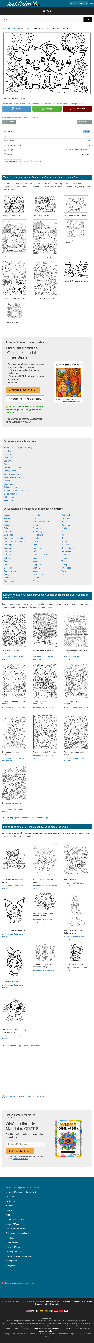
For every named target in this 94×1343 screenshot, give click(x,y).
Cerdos (26, 28)
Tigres (64, 558)
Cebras (7, 558)
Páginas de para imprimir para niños (25, 1096)
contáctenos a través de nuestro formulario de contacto (50, 1328)
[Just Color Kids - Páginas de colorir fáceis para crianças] (46, 1311)
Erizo (35, 518)
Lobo (35, 558)
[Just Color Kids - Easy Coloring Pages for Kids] (30, 1311)
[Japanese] (66, 1311)
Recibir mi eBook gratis (19, 1151)
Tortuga (64, 565)
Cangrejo (8, 545)
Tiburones (65, 555)
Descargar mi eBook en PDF (23, 390)
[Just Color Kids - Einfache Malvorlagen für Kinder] (56, 1311)
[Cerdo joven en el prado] (45, 212)
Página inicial (7, 28)
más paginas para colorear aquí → (27, 1046)
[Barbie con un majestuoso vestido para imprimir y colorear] (76, 927)
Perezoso (65, 518)
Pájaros (36, 578)
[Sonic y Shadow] (76, 876)
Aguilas (7, 515)
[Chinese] (61, 1311)
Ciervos (7, 565)
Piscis (64, 528)
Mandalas (8, 451)
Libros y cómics (10, 494)
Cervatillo (8, 561)
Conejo (7, 574)
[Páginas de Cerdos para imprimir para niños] (3, 1096)
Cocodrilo (8, 568)
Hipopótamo (38, 535)
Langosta (37, 548)
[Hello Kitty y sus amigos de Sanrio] (14, 876)
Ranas (64, 538)
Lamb (35, 545)
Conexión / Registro (78, 3)
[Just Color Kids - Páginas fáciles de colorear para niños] (41, 1311)
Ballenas (8, 525)
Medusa (36, 568)
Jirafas (35, 541)
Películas (8, 481)
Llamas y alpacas (40, 555)
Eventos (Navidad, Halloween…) (21, 1192)
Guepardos (37, 528)
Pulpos (64, 535)
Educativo (8, 461)
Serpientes (66, 551)
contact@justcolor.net (46, 1331)
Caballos (8, 532)
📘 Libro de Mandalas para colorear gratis (19, 1283)
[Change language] (91, 3)
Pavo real (65, 515)
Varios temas (9, 454)
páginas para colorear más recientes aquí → (31, 818)
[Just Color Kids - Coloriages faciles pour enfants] (36, 1311)
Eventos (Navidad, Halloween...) (18, 448)
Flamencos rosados (41, 522)
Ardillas (7, 522)
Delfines (7, 578)
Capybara (8, 551)
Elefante (36, 515)
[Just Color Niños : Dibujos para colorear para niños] (22, 3)
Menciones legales (78, 1302)
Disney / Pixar (10, 471)
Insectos (36, 538)
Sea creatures (67, 548)
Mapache (37, 561)
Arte (5, 464)
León (35, 551)
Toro (63, 561)
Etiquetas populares (53, 1302)
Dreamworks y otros (12, 474)
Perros (64, 522)
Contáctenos (66, 1302)
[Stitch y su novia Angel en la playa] (45, 876)
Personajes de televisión (14, 477)
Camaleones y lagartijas (14, 538)
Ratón (64, 541)
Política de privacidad (20, 1159)
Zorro (63, 574)
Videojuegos (9, 497)
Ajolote (7, 518)
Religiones (8, 500)
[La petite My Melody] (14, 978)
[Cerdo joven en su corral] (14, 212)
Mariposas (37, 565)
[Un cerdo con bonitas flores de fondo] (14, 319)
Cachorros (8, 535)
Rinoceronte (66, 545)
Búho (6, 528)
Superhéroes (9, 484)
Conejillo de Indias (12, 571)
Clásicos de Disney (12, 467)
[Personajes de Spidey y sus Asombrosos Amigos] (45, 961)
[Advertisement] (47, 1069)
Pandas (36, 581)
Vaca (63, 571)
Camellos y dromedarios (14, 541)
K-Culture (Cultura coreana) (16, 491)
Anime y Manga (10, 487)
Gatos (35, 525)
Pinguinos (65, 525)
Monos (35, 571)
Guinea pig (37, 532)
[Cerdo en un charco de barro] (76, 212)
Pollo (63, 532)
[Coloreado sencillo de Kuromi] (14, 927)
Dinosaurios (9, 581)
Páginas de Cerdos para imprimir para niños (55, 177)
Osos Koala (38, 574)
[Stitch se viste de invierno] (76, 961)
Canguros (8, 548)
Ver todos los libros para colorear (25, 399)
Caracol (7, 555)
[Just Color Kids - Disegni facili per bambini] (51, 1311)
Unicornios (66, 568)
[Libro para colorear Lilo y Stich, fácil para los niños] (14, 1026)
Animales (18, 28)
